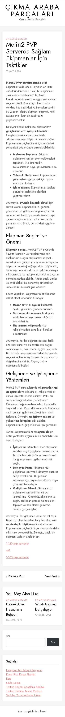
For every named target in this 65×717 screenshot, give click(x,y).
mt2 (8, 550)
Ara (8, 636)
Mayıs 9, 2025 (13, 71)
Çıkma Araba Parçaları (32, 10)
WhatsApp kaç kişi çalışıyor (46, 607)
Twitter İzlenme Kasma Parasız (24, 691)
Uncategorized (16, 39)
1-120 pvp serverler (17, 544)
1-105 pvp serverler (17, 557)
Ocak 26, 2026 (14, 620)
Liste (8, 679)
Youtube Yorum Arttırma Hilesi (23, 695)
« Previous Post (15, 576)
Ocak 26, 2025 (43, 614)
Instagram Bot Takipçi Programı (24, 670)
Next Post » (52, 576)
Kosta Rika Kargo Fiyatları (21, 674)
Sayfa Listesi (13, 683)
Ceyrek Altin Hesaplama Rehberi (15, 609)
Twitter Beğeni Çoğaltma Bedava (25, 687)
